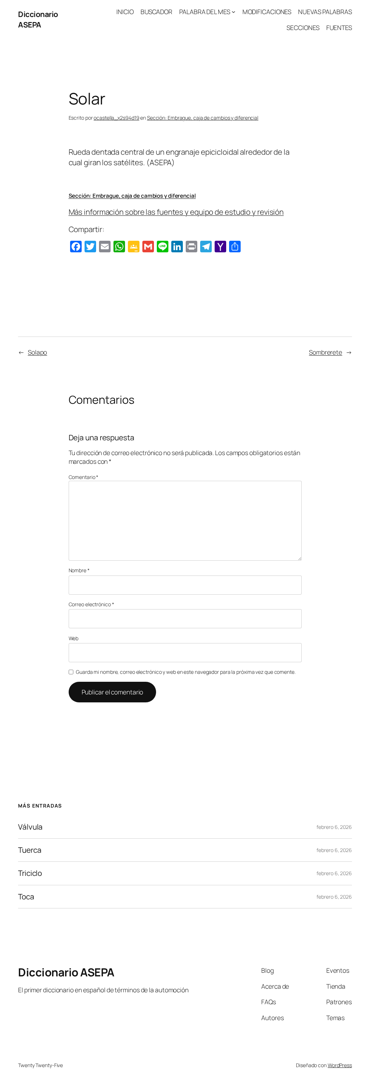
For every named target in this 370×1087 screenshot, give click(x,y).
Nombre (79, 570)
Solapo (37, 352)
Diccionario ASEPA (38, 19)
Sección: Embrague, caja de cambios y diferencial (202, 117)
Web (74, 638)
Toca (26, 897)
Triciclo (30, 873)
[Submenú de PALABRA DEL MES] (233, 11)
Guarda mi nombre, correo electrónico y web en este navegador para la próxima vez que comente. (186, 671)
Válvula (30, 827)
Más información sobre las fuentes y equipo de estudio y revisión (176, 212)
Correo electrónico (91, 604)
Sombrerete (325, 352)
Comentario (84, 477)
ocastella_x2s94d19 (116, 117)
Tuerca (29, 850)
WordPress (340, 1065)
